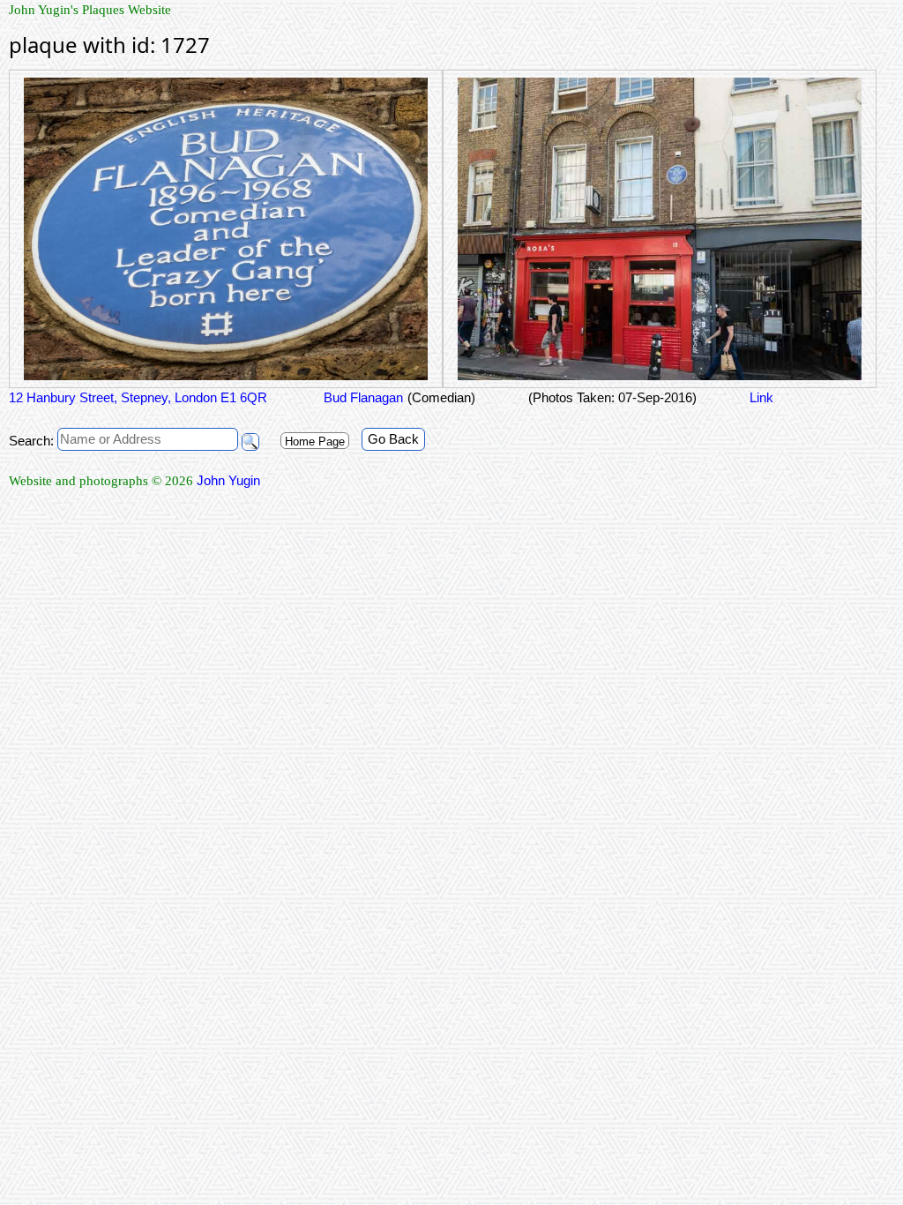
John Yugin (228, 480)
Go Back (393, 438)
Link (761, 397)
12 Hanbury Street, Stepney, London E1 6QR (138, 397)
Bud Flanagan (361, 397)
